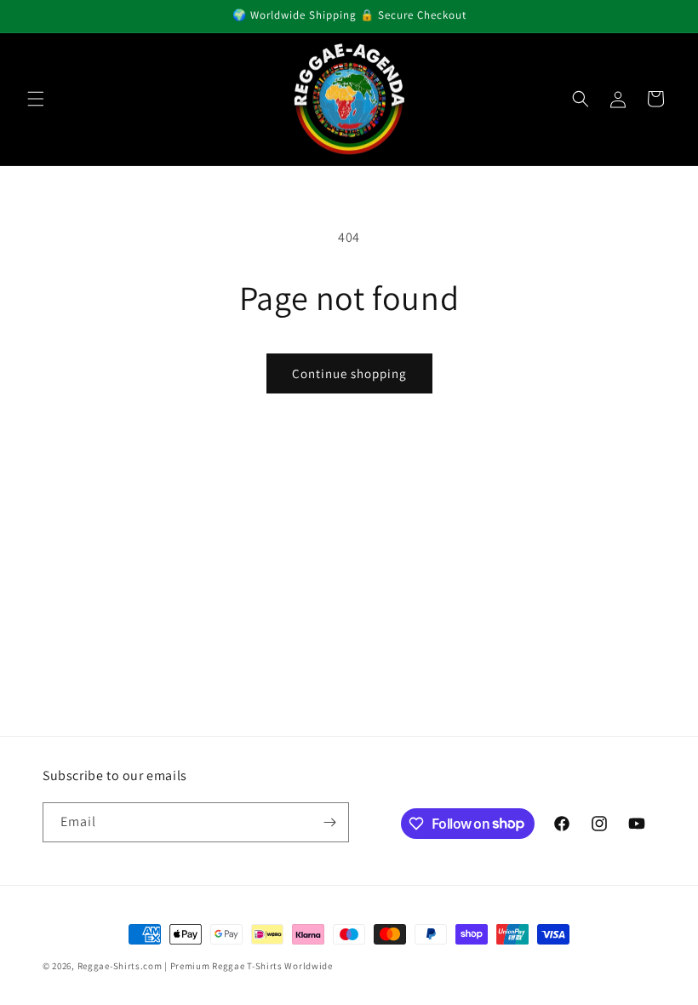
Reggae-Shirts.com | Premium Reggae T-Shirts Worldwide (205, 966)
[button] (35, 99)
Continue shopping (349, 373)
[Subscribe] (329, 822)
